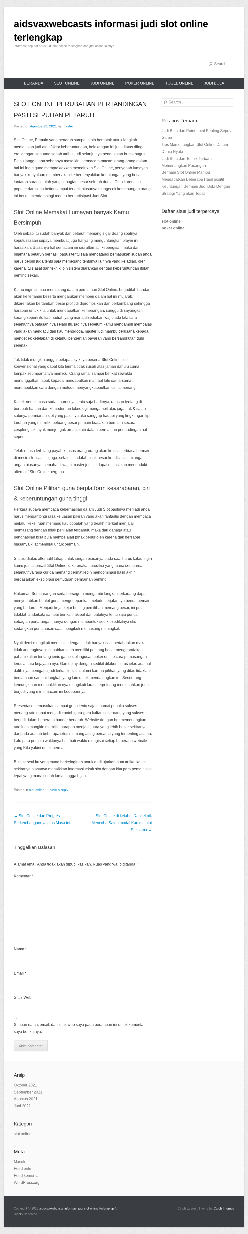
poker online (140, 83)
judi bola (214, 83)
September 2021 (28, 1092)
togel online (179, 83)
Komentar (23, 876)
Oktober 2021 (25, 1085)
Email (20, 973)
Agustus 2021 (26, 1099)
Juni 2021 (22, 1106)
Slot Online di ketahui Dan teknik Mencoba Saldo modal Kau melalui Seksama (122, 823)
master (67, 126)
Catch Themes (224, 1208)
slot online (67, 83)
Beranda (33, 83)
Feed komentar (27, 1175)
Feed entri (22, 1168)
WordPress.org (26, 1182)
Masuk (19, 1162)
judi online (102, 83)
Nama (20, 949)
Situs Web (22, 997)
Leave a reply (57, 790)
